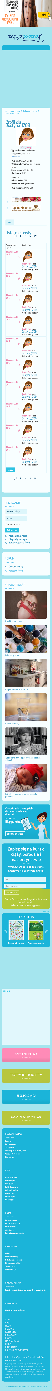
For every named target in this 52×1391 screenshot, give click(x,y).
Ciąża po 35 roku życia (13, 1154)
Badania (8, 1141)
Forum (8, 1344)
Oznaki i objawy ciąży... (14, 621)
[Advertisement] (26, 78)
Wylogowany (26, 147)
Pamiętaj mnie (13, 524)
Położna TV (11, 1335)
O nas (8, 1322)
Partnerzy (10, 1332)
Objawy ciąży (10, 1193)
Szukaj (9, 1338)
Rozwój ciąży (10, 1196)
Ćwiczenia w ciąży (11, 1190)
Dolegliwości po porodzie (14, 1260)
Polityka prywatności (16, 1350)
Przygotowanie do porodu (14, 1233)
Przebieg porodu (11, 1220)
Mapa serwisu (12, 1341)
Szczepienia (9, 1147)
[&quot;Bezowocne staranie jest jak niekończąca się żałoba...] (26, 741)
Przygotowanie (10, 1144)
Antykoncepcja (10, 1269)
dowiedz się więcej (15, 833)
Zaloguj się (12, 530)
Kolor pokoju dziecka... (14, 655)
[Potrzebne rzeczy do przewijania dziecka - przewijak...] (26, 778)
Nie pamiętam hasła (18, 535)
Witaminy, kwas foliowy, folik (15, 1150)
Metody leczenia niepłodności (15, 1310)
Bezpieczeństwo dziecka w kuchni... (19, 689)
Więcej (10, 470)
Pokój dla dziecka (11, 1187)
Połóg (7, 1253)
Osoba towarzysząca (12, 1223)
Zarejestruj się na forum (19, 542)
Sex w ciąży (9, 1200)
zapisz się (12, 892)
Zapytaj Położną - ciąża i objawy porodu (26, 38)
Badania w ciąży (11, 1177)
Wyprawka (9, 1184)
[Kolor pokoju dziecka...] (26, 639)
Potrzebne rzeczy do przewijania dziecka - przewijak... (22, 795)
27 (35, 236)
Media (8, 1325)
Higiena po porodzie (12, 1263)
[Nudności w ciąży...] (26, 707)
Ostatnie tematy (16, 566)
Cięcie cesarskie (10, 1226)
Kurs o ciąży (11, 1347)
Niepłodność (9, 1157)
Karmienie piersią (11, 1256)
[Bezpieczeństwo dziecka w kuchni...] (26, 673)
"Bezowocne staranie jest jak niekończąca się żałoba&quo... (23, 758)
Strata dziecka (10, 1266)
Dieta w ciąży (10, 1180)
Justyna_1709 (29, 266)
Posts (10, 222)
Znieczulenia (9, 1230)
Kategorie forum (16, 570)
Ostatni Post (26, 263)
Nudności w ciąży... (12, 723)
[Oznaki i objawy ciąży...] (26, 604)
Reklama (9, 1328)
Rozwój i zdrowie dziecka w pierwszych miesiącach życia (25, 1290)
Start (8, 1319)
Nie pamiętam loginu (18, 539)
